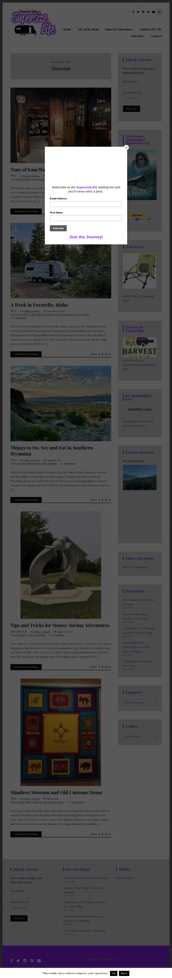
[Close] (126, 147)
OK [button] (113, 973)
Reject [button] (124, 973)
